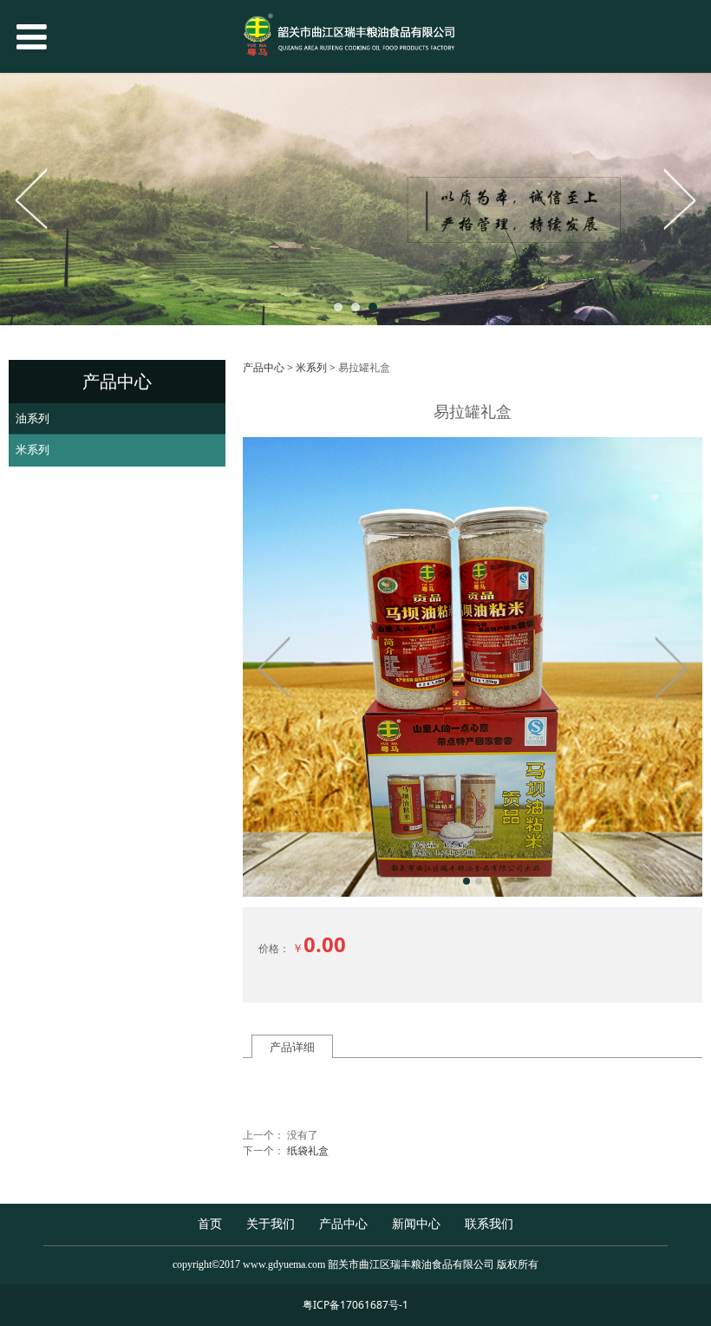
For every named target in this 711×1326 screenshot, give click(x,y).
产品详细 (292, 1047)
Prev (32, 199)
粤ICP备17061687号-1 (355, 1304)
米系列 (32, 449)
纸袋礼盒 (308, 1150)
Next (679, 199)
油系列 (32, 418)
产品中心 (263, 367)
